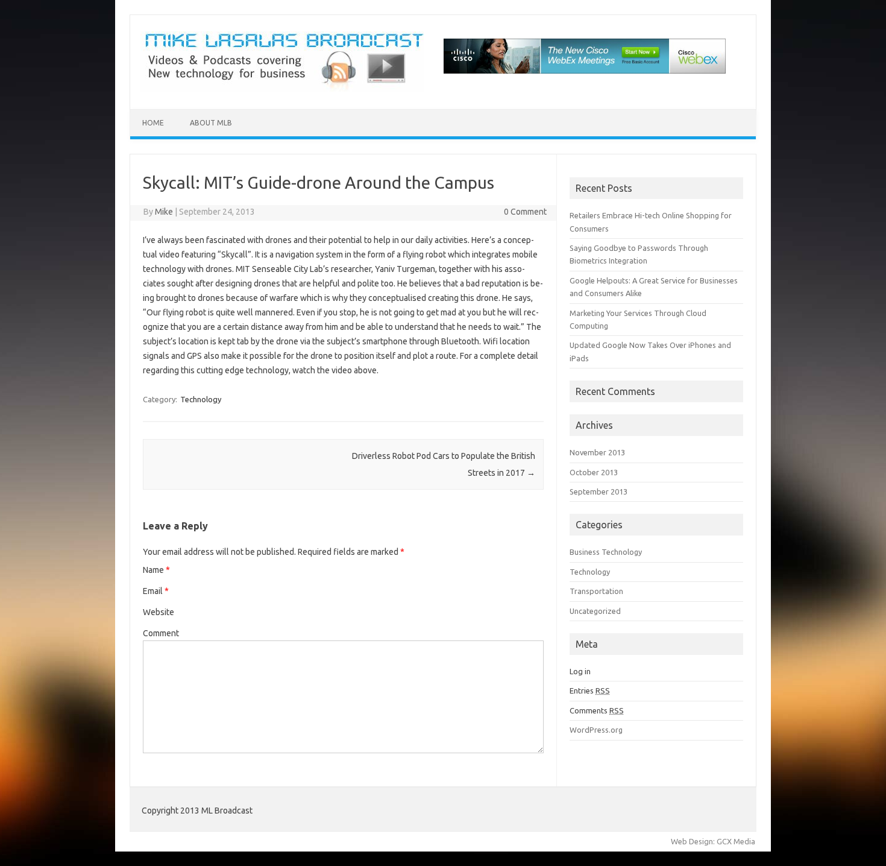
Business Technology (606, 552)
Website (158, 612)
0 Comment (525, 211)
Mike (164, 211)
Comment (161, 633)
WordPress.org (596, 729)
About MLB (211, 123)
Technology (200, 399)
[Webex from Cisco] (585, 88)
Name (156, 570)
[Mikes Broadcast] (282, 88)
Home (153, 123)
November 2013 (597, 452)
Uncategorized (595, 611)
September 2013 (598, 491)
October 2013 (594, 472)
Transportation (596, 591)
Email (156, 591)
